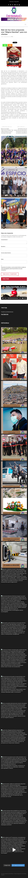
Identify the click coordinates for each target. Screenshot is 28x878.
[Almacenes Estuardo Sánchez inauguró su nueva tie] (14, 608)
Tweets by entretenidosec (7, 312)
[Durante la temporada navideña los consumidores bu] (14, 823)
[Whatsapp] (5, 44)
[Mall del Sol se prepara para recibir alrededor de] (14, 769)
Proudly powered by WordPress (7, 873)
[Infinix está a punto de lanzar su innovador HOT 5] (14, 635)
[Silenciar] (22, 298)
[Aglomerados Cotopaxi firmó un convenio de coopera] (14, 367)
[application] (14, 292)
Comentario (4, 239)
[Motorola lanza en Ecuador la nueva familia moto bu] (14, 689)
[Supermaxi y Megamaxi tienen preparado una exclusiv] (14, 742)
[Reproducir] (3, 298)
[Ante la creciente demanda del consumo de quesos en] (14, 716)
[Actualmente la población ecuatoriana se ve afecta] (14, 421)
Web (2, 259)
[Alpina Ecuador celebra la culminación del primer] (14, 796)
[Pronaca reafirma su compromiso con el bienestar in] (14, 340)
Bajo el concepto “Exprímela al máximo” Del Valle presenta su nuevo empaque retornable (7, 131)
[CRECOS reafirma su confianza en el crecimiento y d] (14, 447)
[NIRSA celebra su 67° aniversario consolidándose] (14, 850)
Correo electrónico (6, 253)
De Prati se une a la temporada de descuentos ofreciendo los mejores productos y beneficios (20, 131)
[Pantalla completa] (25, 298)
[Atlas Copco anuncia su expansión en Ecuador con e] (14, 474)
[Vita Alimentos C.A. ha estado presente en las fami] (14, 528)
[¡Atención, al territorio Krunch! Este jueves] (14, 582)
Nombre (3, 246)
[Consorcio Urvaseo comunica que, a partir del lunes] (14, 662)
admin (2, 36)
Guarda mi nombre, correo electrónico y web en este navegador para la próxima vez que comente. (13, 269)
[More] (10, 44)
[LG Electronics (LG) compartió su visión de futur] (14, 555)
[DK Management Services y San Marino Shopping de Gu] (14, 501)
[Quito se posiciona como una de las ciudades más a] (14, 394)
